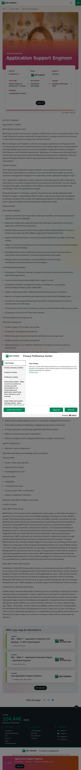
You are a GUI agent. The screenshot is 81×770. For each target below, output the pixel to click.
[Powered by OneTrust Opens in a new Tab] (70, 415)
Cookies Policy (33, 372)
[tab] (13, 363)
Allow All (71, 410)
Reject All (56, 410)
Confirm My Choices (14, 410)
